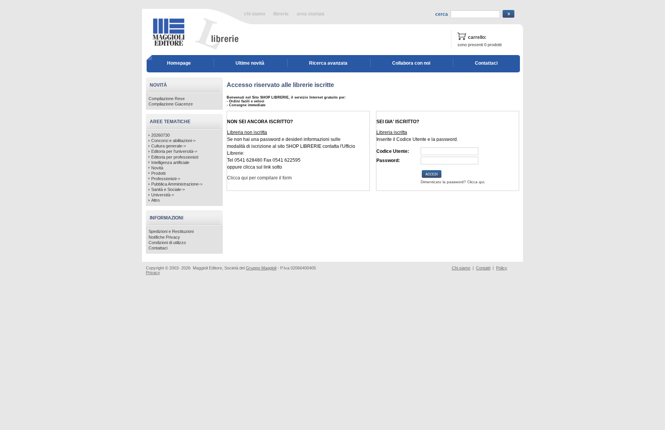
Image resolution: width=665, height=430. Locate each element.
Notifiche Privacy (164, 237)
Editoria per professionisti (174, 157)
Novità (157, 168)
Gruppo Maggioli (261, 268)
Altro (155, 200)
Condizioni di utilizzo (167, 242)
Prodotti (158, 173)
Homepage (179, 63)
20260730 (160, 135)
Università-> (162, 194)
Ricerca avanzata (328, 63)
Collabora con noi (411, 63)
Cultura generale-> (168, 146)
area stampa (310, 14)
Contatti (483, 268)
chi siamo (254, 14)
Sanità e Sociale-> (168, 189)
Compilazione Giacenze (171, 104)
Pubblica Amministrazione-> (176, 184)
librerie (281, 14)
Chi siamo (461, 268)
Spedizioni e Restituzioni (171, 231)
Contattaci (486, 63)
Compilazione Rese (167, 98)
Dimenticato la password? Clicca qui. (453, 182)
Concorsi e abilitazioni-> (173, 140)
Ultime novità (250, 63)
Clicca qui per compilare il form (259, 178)
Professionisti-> (165, 178)
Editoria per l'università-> (174, 151)
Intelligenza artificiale (170, 162)
